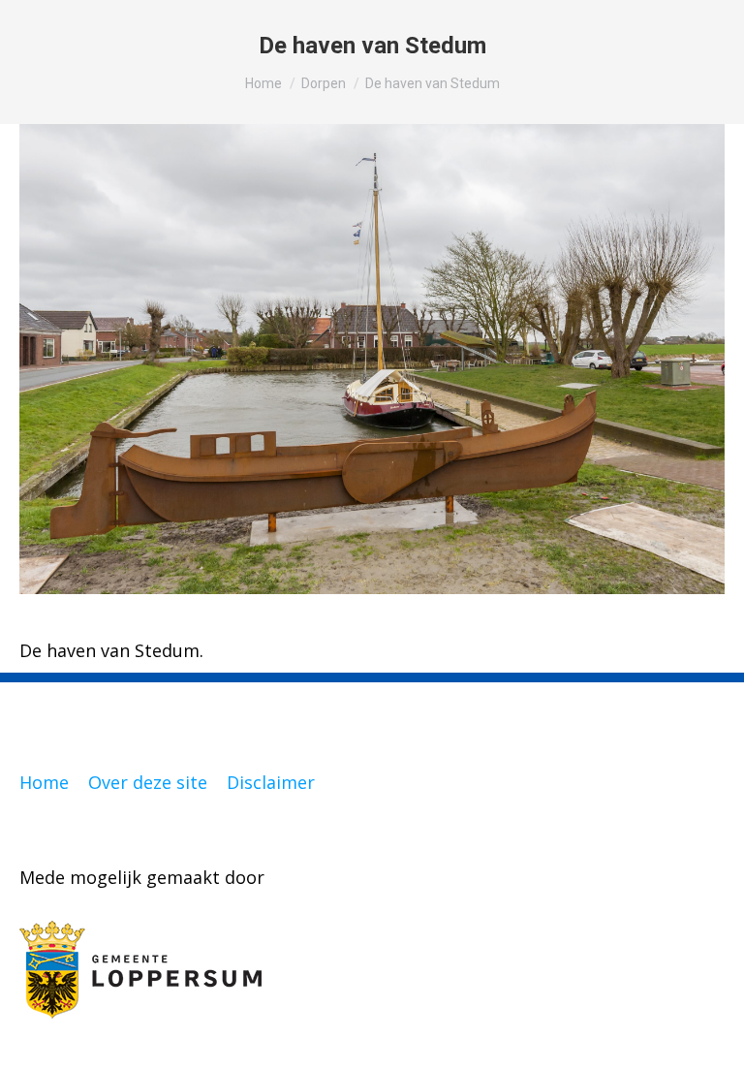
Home (44, 782)
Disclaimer (271, 782)
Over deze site (147, 782)
